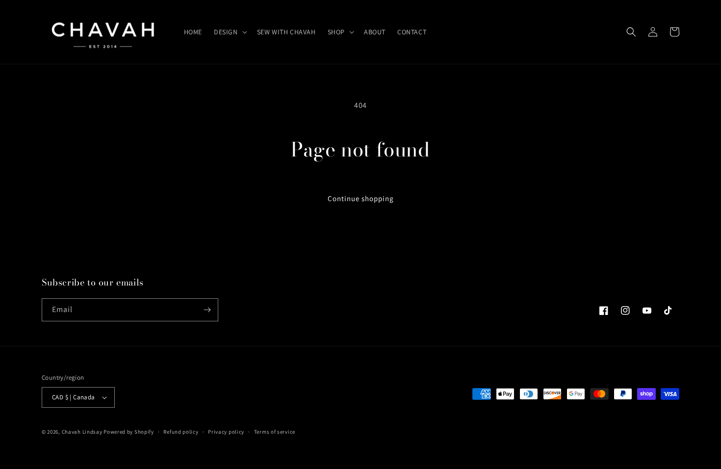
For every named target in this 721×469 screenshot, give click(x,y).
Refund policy (180, 431)
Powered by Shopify (128, 431)
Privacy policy (226, 431)
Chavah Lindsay (82, 431)
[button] (229, 32)
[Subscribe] (207, 309)
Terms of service (274, 431)
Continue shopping (361, 198)
